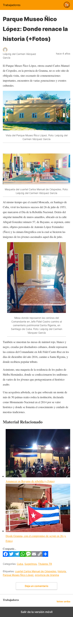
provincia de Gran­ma (47, 574)
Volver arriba (63, 601)
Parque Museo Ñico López (18, 574)
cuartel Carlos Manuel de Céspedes (35, 571)
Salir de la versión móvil (36, 612)
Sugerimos (30, 563)
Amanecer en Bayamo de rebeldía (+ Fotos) (30, 481)
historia (62, 571)
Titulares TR (45, 563)
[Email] (34, 556)
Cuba (20, 563)
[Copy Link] (40, 556)
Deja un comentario (36, 585)
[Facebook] (6, 556)
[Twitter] (11, 556)
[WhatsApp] (23, 556)
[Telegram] (17, 556)
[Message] (28, 556)
